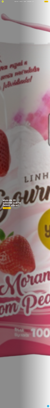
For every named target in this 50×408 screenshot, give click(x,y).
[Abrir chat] (48, 406)
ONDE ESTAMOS (29, 1)
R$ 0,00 (46, 1)
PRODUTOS (21, 1)
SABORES (25, 1)
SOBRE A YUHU (16, 1)
